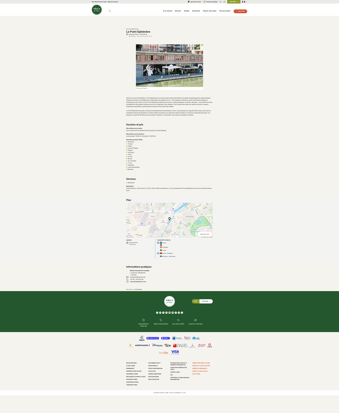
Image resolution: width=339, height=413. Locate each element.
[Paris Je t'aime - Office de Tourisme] (97, 10)
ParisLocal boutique (212, 1)
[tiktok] (166, 313)
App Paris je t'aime (196, 1)
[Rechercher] (110, 11)
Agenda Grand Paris (154, 374)
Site (195, 301)
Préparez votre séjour (133, 371)
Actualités (152, 371)
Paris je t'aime (129, 289)
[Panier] (220, 2)
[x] (182, 313)
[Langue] (244, 2)
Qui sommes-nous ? (154, 363)
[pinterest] (169, 313)
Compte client (175, 372)
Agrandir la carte (204, 234)
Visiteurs (205, 301)
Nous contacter (153, 379)
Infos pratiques (153, 376)
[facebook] (157, 313)
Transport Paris (131, 385)
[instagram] (160, 313)
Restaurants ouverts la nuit (136, 376)
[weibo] (179, 313)
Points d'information (155, 368)
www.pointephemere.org (138, 281)
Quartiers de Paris (132, 382)
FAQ (171, 375)
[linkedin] (163, 313)
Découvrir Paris (131, 363)
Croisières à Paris (132, 374)
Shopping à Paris (131, 379)
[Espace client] (224, 2)
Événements (130, 368)
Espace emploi (153, 365)
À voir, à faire (130, 365)
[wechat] (173, 313)
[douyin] (176, 313)
